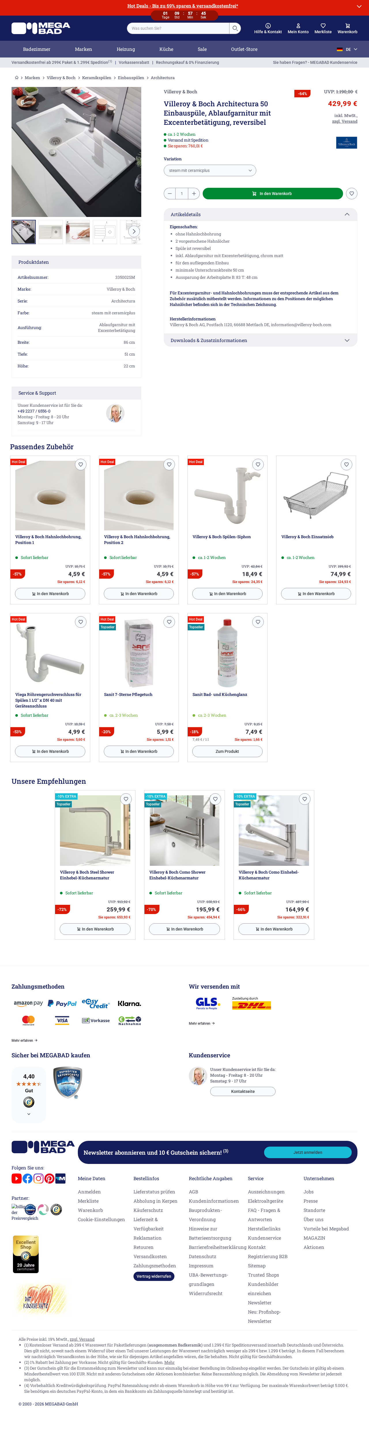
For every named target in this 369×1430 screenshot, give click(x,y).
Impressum (201, 1265)
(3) (225, 1151)
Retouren (143, 1247)
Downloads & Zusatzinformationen (209, 340)
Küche (166, 49)
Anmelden (89, 1191)
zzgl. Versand (82, 1339)
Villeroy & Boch (61, 77)
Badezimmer (36, 49)
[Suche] (235, 28)
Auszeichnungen (266, 1191)
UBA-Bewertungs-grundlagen (208, 1279)
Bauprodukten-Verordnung (205, 1214)
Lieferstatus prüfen (154, 1191)
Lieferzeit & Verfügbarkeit (148, 1224)
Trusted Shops (263, 1275)
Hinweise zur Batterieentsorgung (210, 1233)
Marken (83, 49)
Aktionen (314, 1247)
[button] (268, 29)
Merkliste (88, 1201)
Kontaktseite (243, 1091)
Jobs (309, 1191)
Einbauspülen (131, 77)
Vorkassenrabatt (134, 62)
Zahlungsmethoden (154, 1265)
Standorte (314, 1210)
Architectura (163, 77)
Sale (202, 49)
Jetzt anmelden (307, 1152)
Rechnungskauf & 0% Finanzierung (187, 62)
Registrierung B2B (267, 1256)
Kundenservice (264, 1238)
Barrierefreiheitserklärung (217, 1247)
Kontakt (257, 1247)
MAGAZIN (314, 1238)
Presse (311, 1201)
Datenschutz (202, 1256)
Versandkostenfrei (60, 62)
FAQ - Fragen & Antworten (264, 1214)
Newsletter (260, 1302)
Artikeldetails (186, 214)
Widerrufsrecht (206, 1293)
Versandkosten (150, 1256)
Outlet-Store (244, 49)
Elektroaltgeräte (265, 1201)
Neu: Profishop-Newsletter (264, 1316)
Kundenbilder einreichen (263, 1288)
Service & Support (37, 393)
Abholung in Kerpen (155, 1201)
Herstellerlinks (264, 1228)
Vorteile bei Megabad (326, 1228)
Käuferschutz (148, 1210)
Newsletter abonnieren (156, 1152)
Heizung (126, 49)
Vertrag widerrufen (154, 1276)
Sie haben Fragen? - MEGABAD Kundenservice (315, 62)
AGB (193, 1191)
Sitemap (257, 1265)
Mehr (169, 1362)
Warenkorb (90, 1210)
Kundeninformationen (214, 1201)
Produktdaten (33, 262)
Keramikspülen (96, 77)
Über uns (313, 1219)
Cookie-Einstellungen (101, 1219)
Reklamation (147, 1238)
